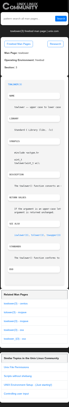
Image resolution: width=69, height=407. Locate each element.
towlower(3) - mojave (16, 321)
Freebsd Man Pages (19, 43)
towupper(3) (54, 235)
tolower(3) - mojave (15, 312)
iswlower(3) (21, 235)
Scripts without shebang (18, 376)
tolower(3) (37, 235)
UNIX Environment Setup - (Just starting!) (28, 384)
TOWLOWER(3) (15, 84)
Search (61, 18)
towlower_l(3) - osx (15, 338)
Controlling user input (16, 393)
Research (55, 43)
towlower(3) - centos (16, 303)
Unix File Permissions (16, 367)
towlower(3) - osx (14, 329)
